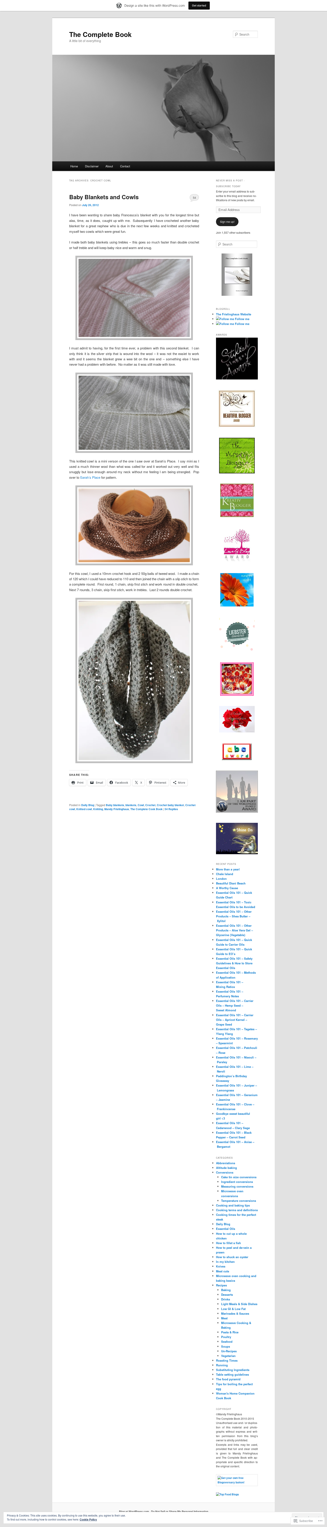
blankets (130, 805)
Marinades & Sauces (235, 1313)
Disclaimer (92, 166)
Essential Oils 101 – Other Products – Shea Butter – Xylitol (234, 916)
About (109, 166)
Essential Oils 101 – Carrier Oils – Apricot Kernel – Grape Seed (234, 1019)
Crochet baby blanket (170, 805)
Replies (171, 809)
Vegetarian (228, 1356)
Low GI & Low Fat (233, 1309)
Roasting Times (227, 1360)
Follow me (241, 319)
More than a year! (228, 869)
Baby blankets (115, 805)
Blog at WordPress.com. (134, 1511)
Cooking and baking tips (233, 1205)
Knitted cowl (84, 809)
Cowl (141, 805)
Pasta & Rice (229, 1332)
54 (194, 197)
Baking (226, 1290)
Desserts (227, 1294)
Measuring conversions (237, 1186)
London (221, 878)
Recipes (221, 1285)
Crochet (150, 805)
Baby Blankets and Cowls (104, 197)
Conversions (224, 1172)
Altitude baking (226, 1168)
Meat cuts (222, 1271)
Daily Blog (87, 805)
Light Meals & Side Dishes (239, 1304)
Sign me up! (227, 221)
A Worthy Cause (227, 888)
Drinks (225, 1299)
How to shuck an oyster (232, 1257)
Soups (225, 1346)
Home (74, 166)
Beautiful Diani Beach (231, 883)
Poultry (226, 1337)
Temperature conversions (238, 1200)
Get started (199, 5)
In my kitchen (225, 1261)
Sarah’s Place (90, 477)
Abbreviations (225, 1163)
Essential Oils (225, 1229)
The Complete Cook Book (146, 809)
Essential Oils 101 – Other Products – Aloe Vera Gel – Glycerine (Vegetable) (234, 930)
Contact (125, 166)
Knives (220, 1266)
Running (222, 1365)
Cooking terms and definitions (237, 1210)
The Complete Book (100, 34)
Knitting (98, 809)
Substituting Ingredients (232, 1370)
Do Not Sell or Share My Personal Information (179, 1511)
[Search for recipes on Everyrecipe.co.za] (227, 1494)
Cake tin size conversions (238, 1177)
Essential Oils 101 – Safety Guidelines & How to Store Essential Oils (234, 963)
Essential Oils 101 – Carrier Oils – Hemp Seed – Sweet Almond (234, 1005)
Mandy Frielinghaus (116, 809)
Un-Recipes (229, 1351)
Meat (224, 1318)
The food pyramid (228, 1379)
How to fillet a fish (228, 1243)
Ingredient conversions (237, 1182)
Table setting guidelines (232, 1374)
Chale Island (224, 874)
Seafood (226, 1341)
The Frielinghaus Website (233, 314)
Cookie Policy (88, 1519)
